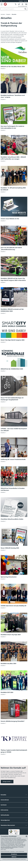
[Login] (22, 4)
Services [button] (25, 1)
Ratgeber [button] (21, 1)
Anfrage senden (6, 781)
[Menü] (1, 4)
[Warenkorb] (25, 4)
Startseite (3, 14)
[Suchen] (25, 9)
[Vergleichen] (15, 4)
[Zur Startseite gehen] (9, 4)
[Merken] (19, 4)
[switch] (16, 833)
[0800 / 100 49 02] (1, 1)
